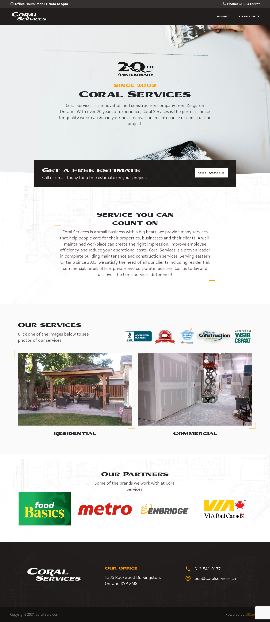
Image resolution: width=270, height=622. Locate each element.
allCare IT (252, 614)
